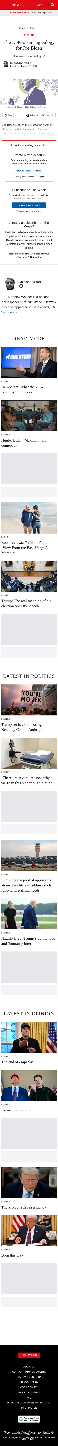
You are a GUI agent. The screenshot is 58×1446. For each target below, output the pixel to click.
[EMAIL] (22, 286)
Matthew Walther (22, 62)
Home (22, 28)
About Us (29, 1366)
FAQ (29, 1397)
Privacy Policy (29, 1382)
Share (10, 115)
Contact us (36, 257)
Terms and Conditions (29, 1377)
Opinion (29, 35)
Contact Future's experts (29, 1372)
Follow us (34, 115)
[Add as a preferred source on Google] (29, 1419)
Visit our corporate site (40, 1434)
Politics (33, 28)
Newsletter (50, 115)
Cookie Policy (29, 1387)
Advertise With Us (29, 1392)
